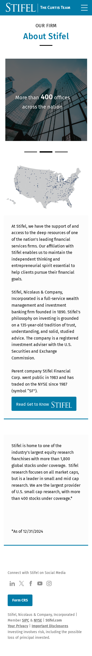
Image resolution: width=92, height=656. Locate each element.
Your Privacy (18, 626)
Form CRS (20, 600)
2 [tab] (46, 152)
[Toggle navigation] (84, 8)
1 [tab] (30, 152)
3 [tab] (61, 152)
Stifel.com (53, 620)
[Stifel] (38, 8)
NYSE (38, 620)
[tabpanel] (46, 101)
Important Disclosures (50, 626)
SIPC (25, 620)
